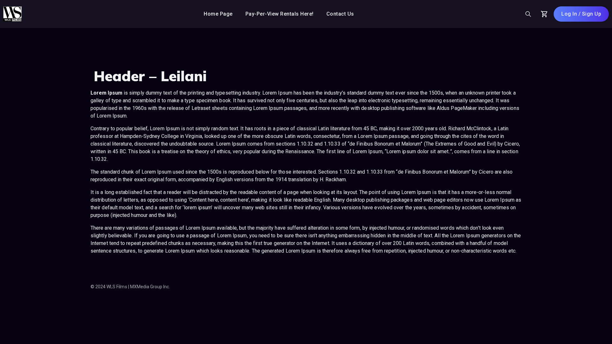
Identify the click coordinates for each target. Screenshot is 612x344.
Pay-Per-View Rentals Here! (279, 14)
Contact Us (340, 14)
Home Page (218, 14)
